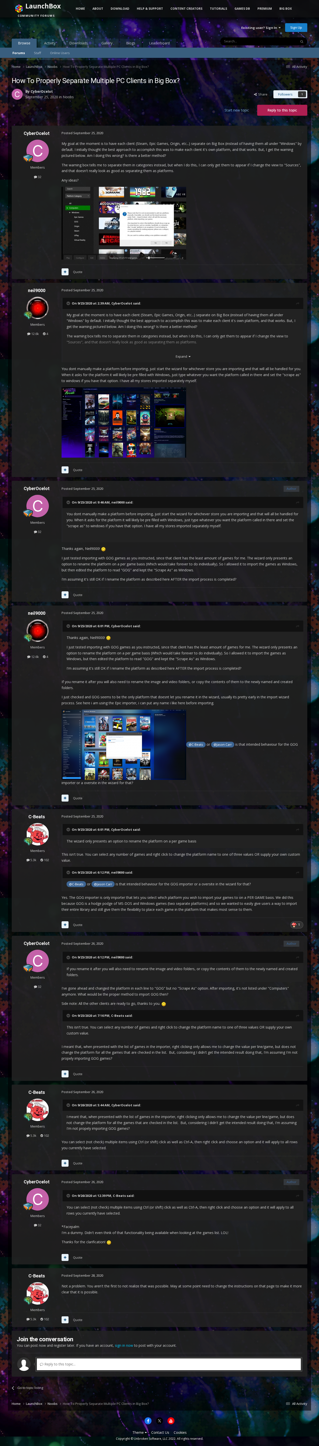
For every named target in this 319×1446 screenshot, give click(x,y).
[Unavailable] (124, 421)
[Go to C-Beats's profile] (37, 834)
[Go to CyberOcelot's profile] (17, 94)
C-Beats (36, 816)
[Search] (301, 41)
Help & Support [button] (150, 8)
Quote (77, 272)
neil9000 (36, 290)
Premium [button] (264, 8)
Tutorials (218, 8)
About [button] (97, 8)
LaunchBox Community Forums (52, 27)
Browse (24, 43)
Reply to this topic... (59, 1364)
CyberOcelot (42, 91)
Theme (138, 1432)
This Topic (282, 41)
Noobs (68, 97)
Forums (18, 53)
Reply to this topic (282, 110)
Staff (37, 53)
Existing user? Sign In (260, 27)
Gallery (106, 43)
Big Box (285, 8)
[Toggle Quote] (69, 303)
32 (39, 177)
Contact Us (160, 1432)
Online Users (60, 53)
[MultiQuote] (65, 271)
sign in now (124, 1345)
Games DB (242, 8)
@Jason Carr (223, 744)
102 (46, 860)
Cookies (180, 1432)
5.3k (33, 860)
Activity (50, 43)
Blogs (130, 43)
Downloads (78, 43)
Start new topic (237, 110)
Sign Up (296, 27)
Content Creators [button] (186, 8)
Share (262, 94)
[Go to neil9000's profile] (37, 308)
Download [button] (120, 8)
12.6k (34, 333)
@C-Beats (196, 744)
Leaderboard (159, 43)
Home (80, 8)
